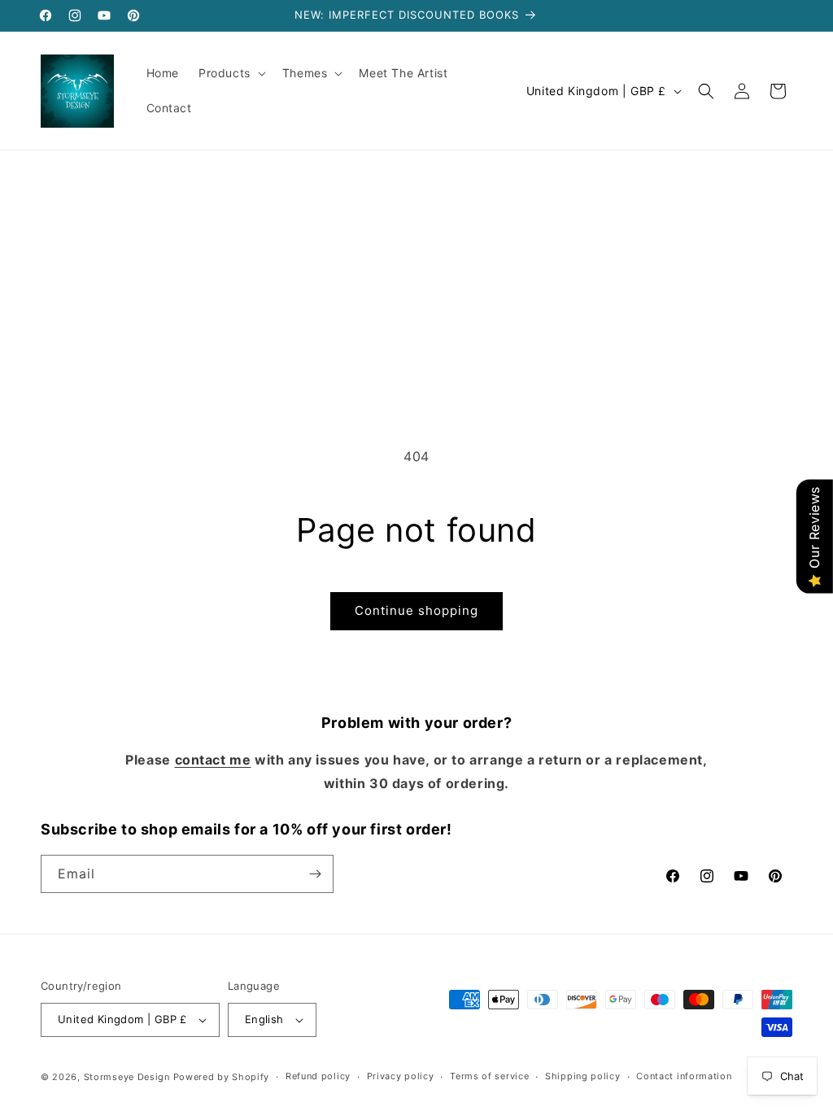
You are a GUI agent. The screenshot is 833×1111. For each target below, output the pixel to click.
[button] (231, 73)
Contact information (683, 1076)
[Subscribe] (315, 874)
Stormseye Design (127, 1077)
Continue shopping (416, 610)
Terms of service (489, 1076)
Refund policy (318, 1076)
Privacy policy (400, 1076)
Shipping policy (583, 1076)
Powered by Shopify (221, 1077)
